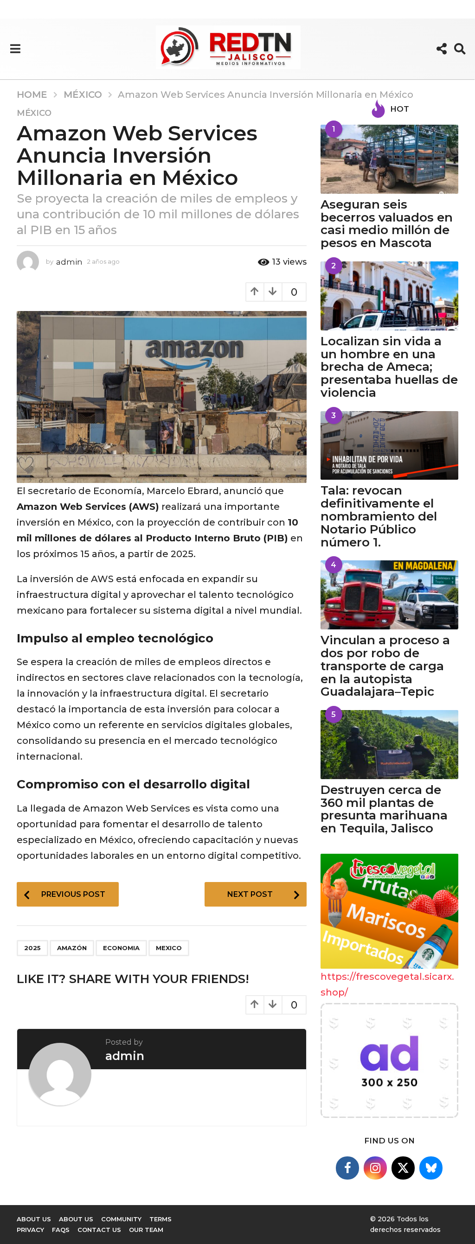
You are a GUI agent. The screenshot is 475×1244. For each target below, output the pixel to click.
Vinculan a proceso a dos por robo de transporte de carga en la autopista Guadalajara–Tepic (385, 666)
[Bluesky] (431, 1168)
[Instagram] (375, 1168)
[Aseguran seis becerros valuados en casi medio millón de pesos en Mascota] (389, 159)
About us (34, 1219)
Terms (160, 1219)
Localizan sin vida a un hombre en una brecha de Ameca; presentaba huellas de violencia (389, 367)
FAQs (61, 1229)
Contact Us (99, 1229)
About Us (76, 1219)
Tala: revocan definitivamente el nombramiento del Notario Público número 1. (379, 516)
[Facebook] (347, 1168)
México (34, 113)
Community (121, 1219)
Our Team (146, 1229)
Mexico (169, 948)
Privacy (30, 1229)
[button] (15, 48)
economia (121, 948)
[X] (403, 1168)
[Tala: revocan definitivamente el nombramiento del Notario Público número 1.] (389, 445)
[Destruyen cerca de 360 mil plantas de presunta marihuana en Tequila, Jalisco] (389, 744)
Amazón (72, 948)
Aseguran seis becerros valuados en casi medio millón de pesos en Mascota (387, 223)
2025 (32, 948)
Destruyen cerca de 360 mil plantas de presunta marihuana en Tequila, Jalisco (384, 809)
